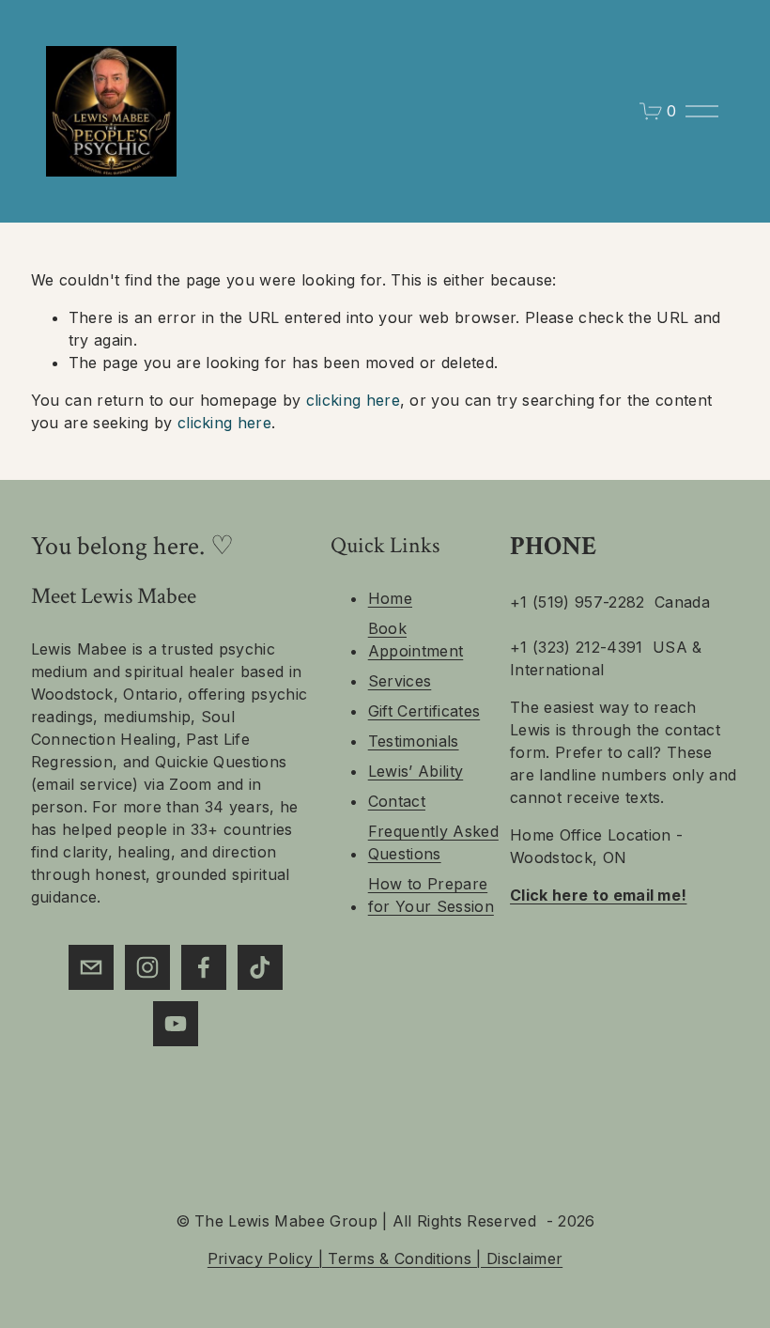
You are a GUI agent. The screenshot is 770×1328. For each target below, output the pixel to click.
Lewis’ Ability (415, 771)
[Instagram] (147, 967)
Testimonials (413, 741)
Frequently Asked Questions (433, 842)
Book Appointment (416, 639)
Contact (396, 801)
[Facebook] (203, 967)
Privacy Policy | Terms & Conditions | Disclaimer (385, 1258)
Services (400, 681)
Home (390, 598)
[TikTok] (260, 967)
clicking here (353, 400)
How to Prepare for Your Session (431, 895)
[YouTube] (175, 1023)
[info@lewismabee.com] (91, 967)
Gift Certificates (424, 711)
